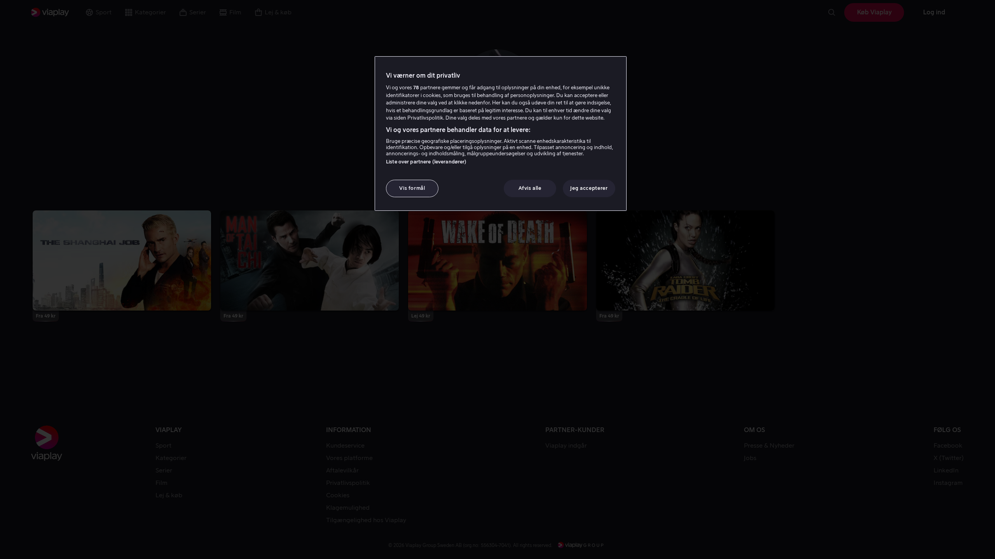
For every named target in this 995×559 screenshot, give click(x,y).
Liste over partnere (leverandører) (426, 161)
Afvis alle (529, 188)
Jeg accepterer (588, 188)
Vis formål (412, 188)
